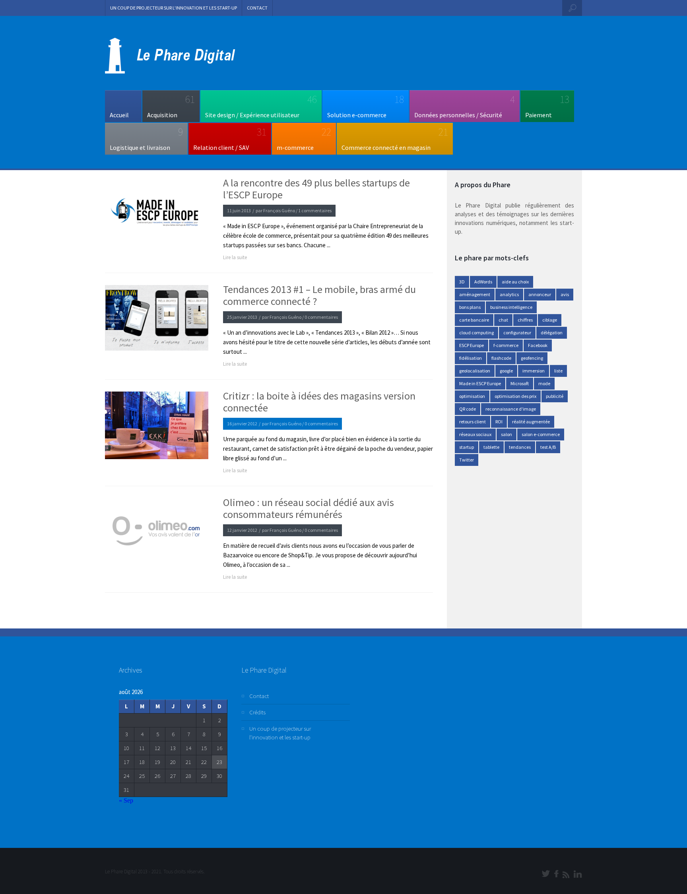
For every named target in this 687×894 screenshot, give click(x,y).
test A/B (548, 447)
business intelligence (511, 307)
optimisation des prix (515, 396)
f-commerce (505, 345)
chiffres (525, 320)
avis (565, 294)
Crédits (257, 712)
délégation (552, 332)
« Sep (126, 800)
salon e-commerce (541, 434)
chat (503, 320)
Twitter (466, 460)
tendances (520, 447)
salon (506, 434)
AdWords (483, 282)
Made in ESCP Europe (480, 383)
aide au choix (515, 282)
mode (544, 383)
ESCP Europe (471, 345)
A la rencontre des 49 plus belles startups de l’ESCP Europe (316, 189)
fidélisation (470, 358)
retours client (472, 422)
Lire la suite (235, 257)
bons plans (470, 307)
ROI (499, 422)
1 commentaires (315, 210)
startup (466, 447)
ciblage (549, 320)
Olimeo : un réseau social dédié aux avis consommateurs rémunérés (308, 508)
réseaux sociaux (475, 434)
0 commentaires (321, 317)
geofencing (532, 358)
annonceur (539, 294)
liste (558, 371)
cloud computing (476, 332)
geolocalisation (474, 371)
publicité (554, 396)
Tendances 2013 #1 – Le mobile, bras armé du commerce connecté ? (319, 295)
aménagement (474, 294)
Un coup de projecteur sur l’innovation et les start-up (173, 8)
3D (462, 282)
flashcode (501, 358)
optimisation (472, 396)
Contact (257, 8)
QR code (467, 409)
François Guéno (279, 210)
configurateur (517, 332)
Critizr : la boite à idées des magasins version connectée (319, 402)
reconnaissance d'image (510, 409)
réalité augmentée (531, 422)
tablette (491, 447)
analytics (509, 294)
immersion (533, 371)
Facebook (537, 345)
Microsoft (519, 383)
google (506, 371)
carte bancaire (474, 320)
